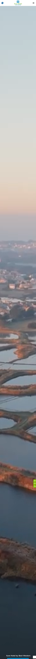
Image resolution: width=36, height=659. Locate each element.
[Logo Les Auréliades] (18, 3)
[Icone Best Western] (2, 3)
